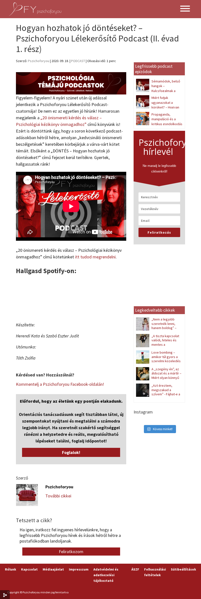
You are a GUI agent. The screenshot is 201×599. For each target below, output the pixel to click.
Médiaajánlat (53, 569)
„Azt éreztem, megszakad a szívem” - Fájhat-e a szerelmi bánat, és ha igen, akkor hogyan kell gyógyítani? (158, 396)
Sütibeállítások (183, 569)
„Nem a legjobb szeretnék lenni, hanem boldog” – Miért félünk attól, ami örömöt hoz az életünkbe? (158, 328)
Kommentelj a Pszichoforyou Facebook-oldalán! (60, 384)
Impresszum (78, 569)
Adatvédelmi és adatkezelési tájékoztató (105, 575)
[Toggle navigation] (185, 9)
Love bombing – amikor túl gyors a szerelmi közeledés (166, 356)
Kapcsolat (29, 569)
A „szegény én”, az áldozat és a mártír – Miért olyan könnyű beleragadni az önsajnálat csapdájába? (158, 377)
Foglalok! (71, 452)
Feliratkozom (71, 551)
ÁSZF (135, 569)
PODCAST (78, 61)
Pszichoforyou (38, 61)
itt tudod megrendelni (95, 257)
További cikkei (58, 496)
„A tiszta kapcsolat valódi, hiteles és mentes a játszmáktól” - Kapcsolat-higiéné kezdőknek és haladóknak (158, 346)
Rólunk (10, 569)
